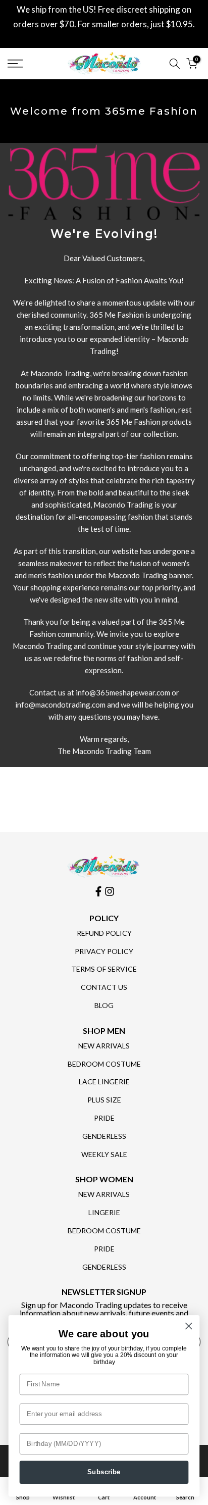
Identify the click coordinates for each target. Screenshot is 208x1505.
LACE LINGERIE (104, 1081)
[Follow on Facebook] (98, 891)
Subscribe (104, 1472)
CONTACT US (104, 987)
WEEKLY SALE (104, 1154)
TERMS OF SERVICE (104, 969)
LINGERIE (104, 1212)
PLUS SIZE (104, 1099)
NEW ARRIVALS (104, 1045)
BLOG (104, 1005)
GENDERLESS (104, 1136)
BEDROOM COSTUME (104, 1064)
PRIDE (104, 1118)
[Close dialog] (188, 1326)
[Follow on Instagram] (110, 891)
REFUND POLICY (104, 933)
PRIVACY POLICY (104, 951)
